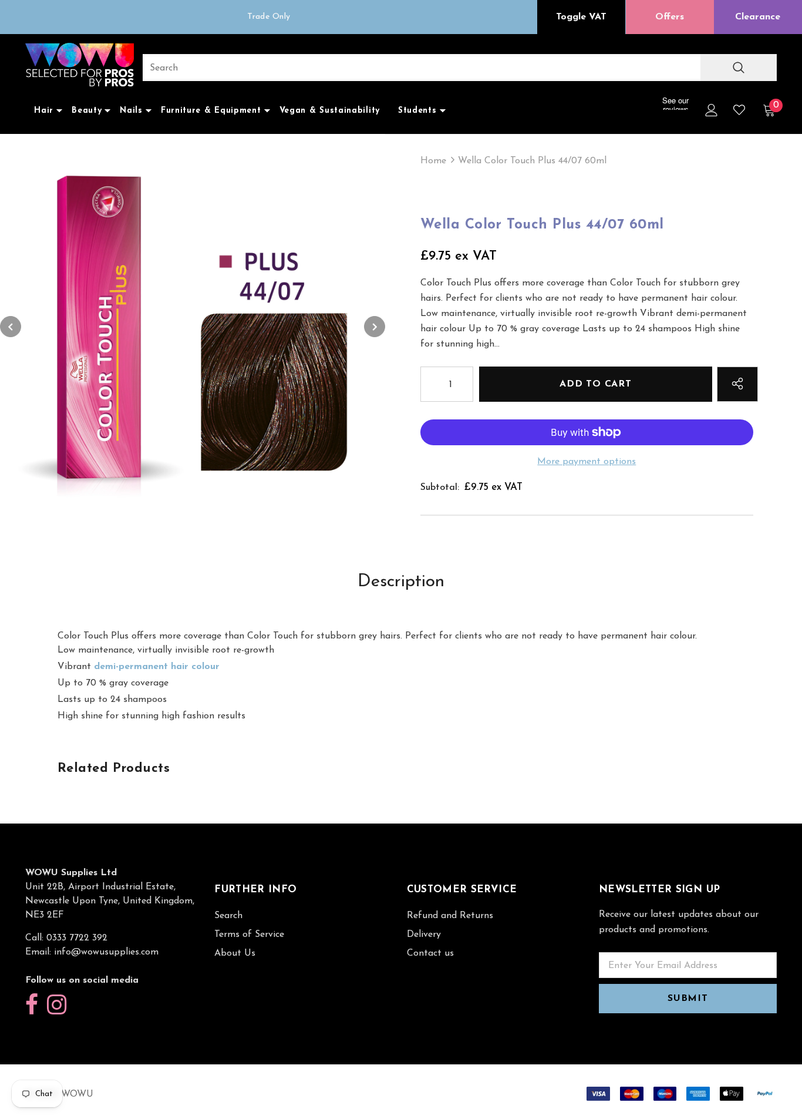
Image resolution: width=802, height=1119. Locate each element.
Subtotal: (439, 487)
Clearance (757, 17)
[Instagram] (56, 1005)
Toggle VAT (581, 17)
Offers (669, 17)
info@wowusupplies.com (106, 952)
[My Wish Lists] (739, 109)
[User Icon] (711, 110)
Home (433, 161)
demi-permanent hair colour (157, 666)
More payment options (586, 461)
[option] (268, 17)
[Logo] (79, 66)
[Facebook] (31, 1005)
